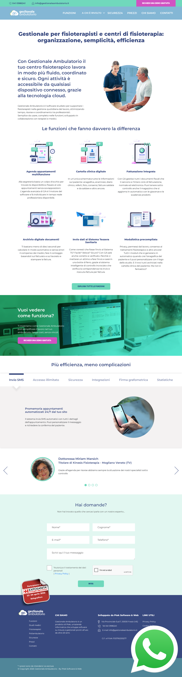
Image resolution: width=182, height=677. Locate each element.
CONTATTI (166, 13)
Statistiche (165, 380)
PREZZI (132, 13)
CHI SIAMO (148, 13)
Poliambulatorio (36, 633)
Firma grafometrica (133, 380)
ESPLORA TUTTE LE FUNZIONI (91, 286)
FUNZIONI (69, 13)
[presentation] (7, 470)
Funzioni (33, 621)
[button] (85, 485)
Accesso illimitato (46, 380)
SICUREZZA (115, 13)
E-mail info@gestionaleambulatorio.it (119, 630)
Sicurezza (75, 380)
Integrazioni (101, 380)
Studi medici (35, 625)
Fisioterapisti (35, 629)
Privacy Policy (61, 573)
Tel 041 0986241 (109, 626)
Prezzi (32, 642)
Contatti (33, 646)
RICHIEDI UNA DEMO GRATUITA (156, 3)
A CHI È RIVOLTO (91, 13)
